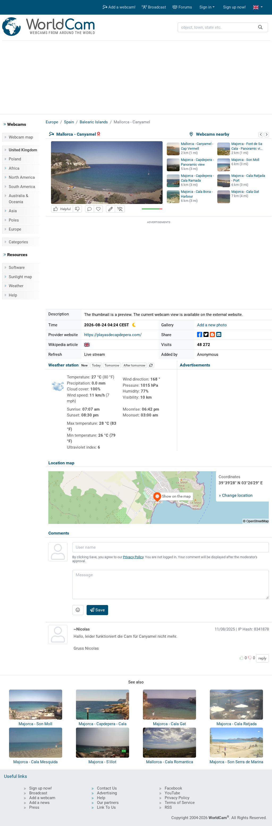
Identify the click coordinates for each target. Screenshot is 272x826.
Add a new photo (212, 325)
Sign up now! (234, 7)
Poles (14, 220)
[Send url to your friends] (218, 334)
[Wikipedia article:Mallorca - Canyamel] (87, 344)
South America (22, 186)
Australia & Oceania (18, 198)
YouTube (172, 793)
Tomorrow (112, 365)
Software (17, 267)
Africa (14, 168)
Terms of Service (180, 802)
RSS (168, 807)
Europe (15, 229)
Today (96, 365)
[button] (258, 7)
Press (34, 807)
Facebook (173, 788)
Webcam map (21, 137)
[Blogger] (212, 334)
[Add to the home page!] (98, 208)
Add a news (39, 802)
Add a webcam (42, 797)
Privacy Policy (133, 557)
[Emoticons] (77, 610)
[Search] (260, 27)
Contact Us (107, 788)
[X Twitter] (206, 334)
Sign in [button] (205, 7)
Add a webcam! (121, 7)
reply (262, 658)
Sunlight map (20, 276)
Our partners (108, 802)
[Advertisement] (136, 76)
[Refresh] (151, 365)
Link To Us (106, 807)
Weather (16, 285)
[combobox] (223, 27)
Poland (15, 159)
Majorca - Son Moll (245, 160)
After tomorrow (134, 365)
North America (22, 177)
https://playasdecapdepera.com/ (113, 334)
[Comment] (89, 208)
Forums (184, 7)
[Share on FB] (199, 334)
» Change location (236, 495)
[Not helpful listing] (77, 208)
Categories (18, 242)
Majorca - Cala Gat (245, 192)
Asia (13, 210)
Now (84, 365)
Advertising (107, 793)
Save (99, 609)
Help (13, 295)
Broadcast (156, 7)
